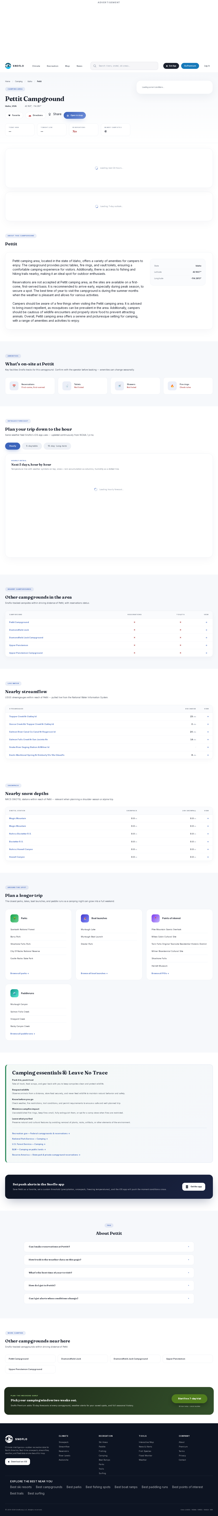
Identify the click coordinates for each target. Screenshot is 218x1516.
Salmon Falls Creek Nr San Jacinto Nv (28, 739)
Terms (182, 1451)
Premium (183, 1446)
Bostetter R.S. (16, 841)
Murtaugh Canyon (19, 1004)
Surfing (102, 1473)
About (181, 1442)
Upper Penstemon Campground (26, 653)
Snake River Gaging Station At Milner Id (29, 747)
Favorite (14, 115)
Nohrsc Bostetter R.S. (20, 834)
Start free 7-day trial (189, 1398)
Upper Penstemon (18, 645)
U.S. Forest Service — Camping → (29, 1144)
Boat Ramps (104, 1460)
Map (67, 66)
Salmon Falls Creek (19, 1012)
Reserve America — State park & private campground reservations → (46, 1155)
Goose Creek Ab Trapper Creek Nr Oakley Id (31, 724)
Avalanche (63, 1460)
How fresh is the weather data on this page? (55, 1259)
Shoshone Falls (159, 958)
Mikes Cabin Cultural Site (164, 936)
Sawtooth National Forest (22, 929)
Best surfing (36, 1493)
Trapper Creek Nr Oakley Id (23, 716)
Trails (101, 1469)
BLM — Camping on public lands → (29, 1149)
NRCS (200, 1510)
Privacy (182, 1455)
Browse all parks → (19, 973)
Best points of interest (187, 1487)
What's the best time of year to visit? (50, 1272)
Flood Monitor (145, 1455)
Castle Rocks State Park (21, 958)
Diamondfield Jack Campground (26, 637)
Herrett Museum (160, 966)
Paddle (102, 1446)
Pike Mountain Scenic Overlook (166, 929)
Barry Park (15, 936)
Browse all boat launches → (94, 973)
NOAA (194, 1510)
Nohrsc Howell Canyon (21, 849)
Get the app (194, 1186)
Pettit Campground (19, 622)
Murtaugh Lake (88, 929)
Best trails (17, 1493)
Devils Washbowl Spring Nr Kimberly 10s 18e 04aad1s (37, 755)
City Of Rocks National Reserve (25, 951)
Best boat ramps (126, 1487)
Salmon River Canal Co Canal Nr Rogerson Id (32, 732)
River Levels (64, 1455)
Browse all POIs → (160, 973)
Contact (182, 1460)
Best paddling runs (155, 1487)
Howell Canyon (17, 857)
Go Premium (190, 66)
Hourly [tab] (12, 446)
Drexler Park (87, 944)
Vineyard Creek (17, 1019)
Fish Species (145, 1451)
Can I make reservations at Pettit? (49, 1246)
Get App (172, 66)
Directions (36, 115)
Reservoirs (64, 1451)
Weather (143, 1460)
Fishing (102, 1451)
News (79, 66)
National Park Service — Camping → (30, 1139)
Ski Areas (103, 1442)
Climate (36, 66)
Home (7, 81)
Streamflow (64, 1446)
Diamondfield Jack (19, 630)
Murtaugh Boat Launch (92, 936)
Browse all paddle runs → (22, 1034)
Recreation (52, 66)
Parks (101, 1464)
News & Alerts (145, 1446)
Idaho (29, 81)
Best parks (74, 1487)
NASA (206, 1510)
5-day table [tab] (32, 446)
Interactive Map (146, 1442)
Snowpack (63, 1442)
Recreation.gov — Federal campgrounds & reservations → (41, 1133)
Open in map (75, 115)
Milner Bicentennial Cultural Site (167, 951)
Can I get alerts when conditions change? (53, 1298)
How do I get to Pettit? (42, 1285)
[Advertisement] (109, 31)
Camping (19, 81)
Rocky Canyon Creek (20, 1026)
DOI (211, 1510)
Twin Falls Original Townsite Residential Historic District (179, 944)
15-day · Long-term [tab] (57, 446)
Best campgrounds (49, 1487)
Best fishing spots (98, 1487)
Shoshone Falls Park (20, 944)
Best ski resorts (21, 1487)
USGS (187, 1510)
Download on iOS (19, 1462)
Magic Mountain (17, 818)
